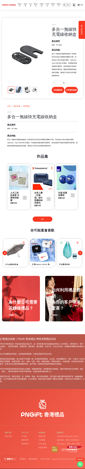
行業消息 (47, 5)
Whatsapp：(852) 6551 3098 (68, 444)
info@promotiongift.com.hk (68, 436)
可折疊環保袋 (64, 264)
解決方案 (36, 5)
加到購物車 (58, 90)
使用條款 (22, 459)
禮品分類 (17, 106)
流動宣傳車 (42, 447)
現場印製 (41, 436)
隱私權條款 (33, 459)
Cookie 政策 (45, 459)
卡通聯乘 (41, 440)
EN (82, 5)
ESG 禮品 (42, 444)
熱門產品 (26, 106)
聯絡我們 (59, 5)
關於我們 (53, 5)
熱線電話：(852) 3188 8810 (68, 440)
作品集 (24, 436)
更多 (42, 219)
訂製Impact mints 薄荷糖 (42, 264)
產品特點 (56, 50)
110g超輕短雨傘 (11, 264)
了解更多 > (12, 315)
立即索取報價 (71, 90)
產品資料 (56, 41)
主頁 (9, 106)
